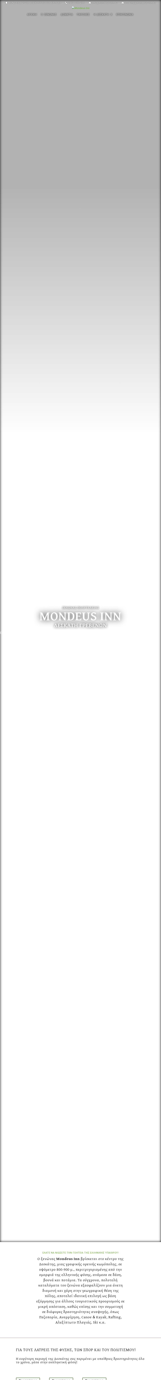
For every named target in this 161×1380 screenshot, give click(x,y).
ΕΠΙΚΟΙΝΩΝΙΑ (124, 14)
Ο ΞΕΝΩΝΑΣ (49, 14)
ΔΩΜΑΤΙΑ (67, 14)
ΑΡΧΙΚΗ (32, 14)
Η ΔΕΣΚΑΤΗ (101, 14)
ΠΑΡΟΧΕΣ (83, 14)
